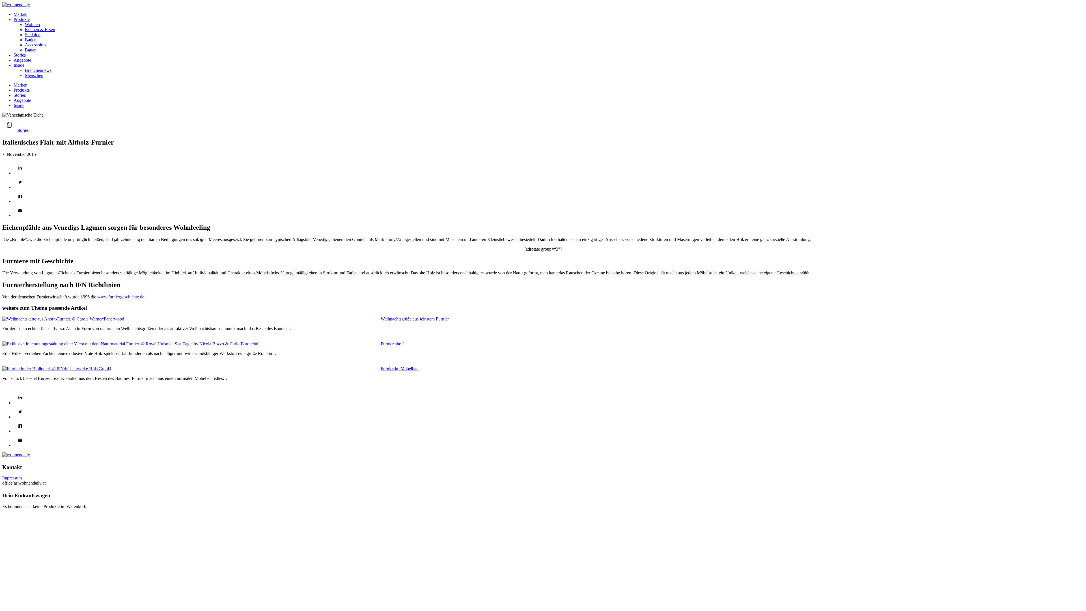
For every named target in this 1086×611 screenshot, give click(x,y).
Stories (22, 130)
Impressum (12, 478)
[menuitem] (549, 14)
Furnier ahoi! (392, 343)
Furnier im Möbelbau (400, 368)
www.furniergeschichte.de (120, 296)
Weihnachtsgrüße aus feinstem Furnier (415, 319)
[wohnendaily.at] (16, 4)
